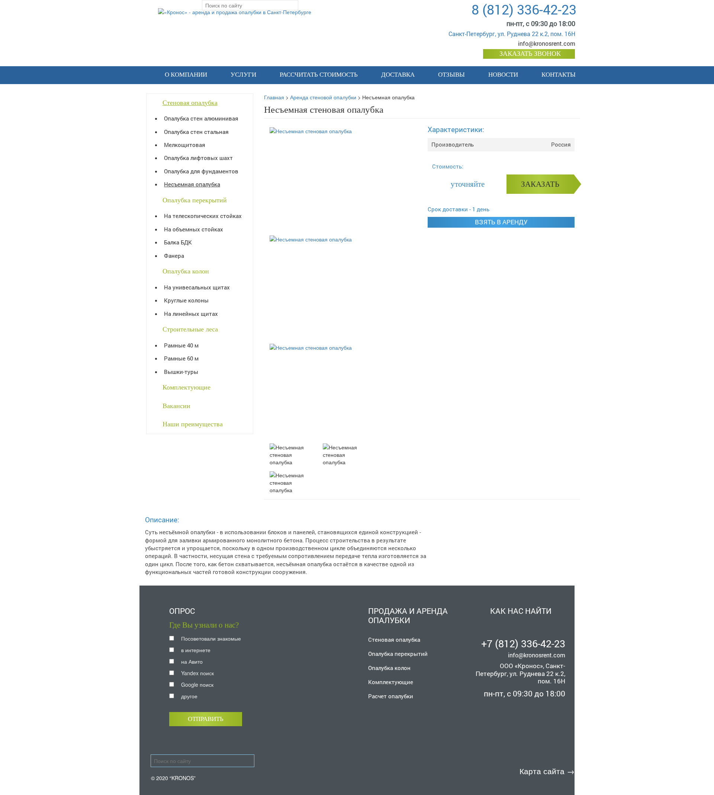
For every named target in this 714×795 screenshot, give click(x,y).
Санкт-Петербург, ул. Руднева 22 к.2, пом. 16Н (511, 34)
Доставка (398, 74)
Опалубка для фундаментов (201, 171)
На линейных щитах (191, 313)
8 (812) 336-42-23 (524, 9)
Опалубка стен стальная (196, 131)
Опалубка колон (186, 271)
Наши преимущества (193, 424)
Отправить (205, 718)
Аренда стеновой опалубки (323, 97)
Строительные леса (190, 329)
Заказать (540, 184)
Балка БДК (178, 242)
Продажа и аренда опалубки (408, 615)
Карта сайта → (547, 770)
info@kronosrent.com (546, 43)
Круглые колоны (186, 300)
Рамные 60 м (181, 358)
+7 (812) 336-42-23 (523, 643)
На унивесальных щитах (197, 287)
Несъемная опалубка (192, 184)
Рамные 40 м (181, 345)
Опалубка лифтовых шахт (198, 157)
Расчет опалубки (390, 696)
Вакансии (176, 406)
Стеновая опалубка (190, 102)
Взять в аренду (501, 222)
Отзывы (451, 74)
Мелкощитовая (184, 144)
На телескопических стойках (203, 215)
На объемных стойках (193, 229)
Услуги (243, 74)
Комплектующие (186, 387)
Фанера (174, 255)
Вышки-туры (181, 371)
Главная (274, 97)
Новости (503, 74)
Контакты (558, 74)
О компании (186, 74)
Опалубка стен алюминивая (201, 118)
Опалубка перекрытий (195, 200)
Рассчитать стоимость (319, 74)
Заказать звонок (530, 53)
